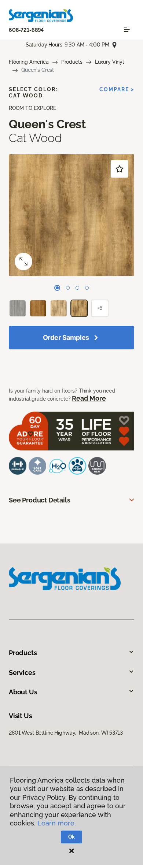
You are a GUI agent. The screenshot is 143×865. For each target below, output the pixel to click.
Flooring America (29, 62)
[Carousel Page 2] (68, 288)
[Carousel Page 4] (87, 288)
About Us (23, 692)
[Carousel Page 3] (77, 288)
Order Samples (66, 337)
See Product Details (39, 500)
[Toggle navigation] (127, 29)
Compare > (116, 89)
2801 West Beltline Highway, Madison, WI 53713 (66, 733)
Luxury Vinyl (109, 62)
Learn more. (56, 823)
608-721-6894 (26, 30)
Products (71, 62)
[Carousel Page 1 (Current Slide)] (57, 288)
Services (22, 672)
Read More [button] (89, 398)
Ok (71, 837)
